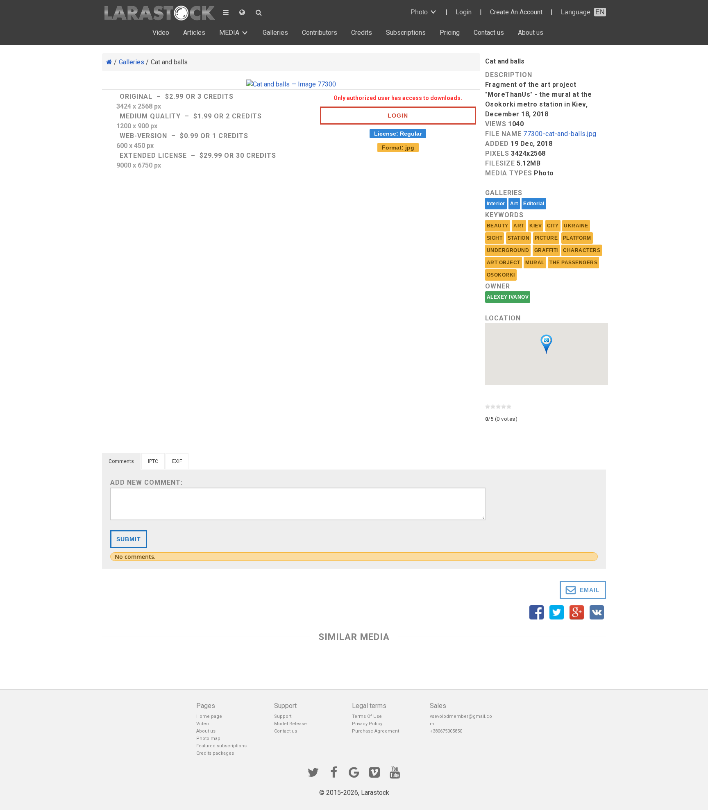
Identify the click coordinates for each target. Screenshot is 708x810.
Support (282, 716)
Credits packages (215, 753)
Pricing (450, 32)
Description (508, 75)
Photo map (208, 738)
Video (160, 32)
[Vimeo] (374, 771)
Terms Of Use (367, 716)
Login (464, 12)
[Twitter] (313, 771)
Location (503, 318)
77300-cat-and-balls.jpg (560, 134)
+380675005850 (446, 731)
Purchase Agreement (375, 731)
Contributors (319, 32)
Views (495, 124)
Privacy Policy (367, 723)
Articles (194, 32)
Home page (209, 716)
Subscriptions (406, 32)
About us (530, 32)
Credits (361, 32)
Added (497, 143)
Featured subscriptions (221, 746)
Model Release (290, 723)
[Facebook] (333, 771)
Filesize (500, 163)
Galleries (275, 32)
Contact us (489, 32)
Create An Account (516, 12)
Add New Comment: (146, 482)
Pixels (497, 153)
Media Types (508, 173)
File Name (503, 134)
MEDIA (229, 32)
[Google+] (354, 771)
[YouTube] (395, 771)
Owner (497, 286)
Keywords (504, 215)
